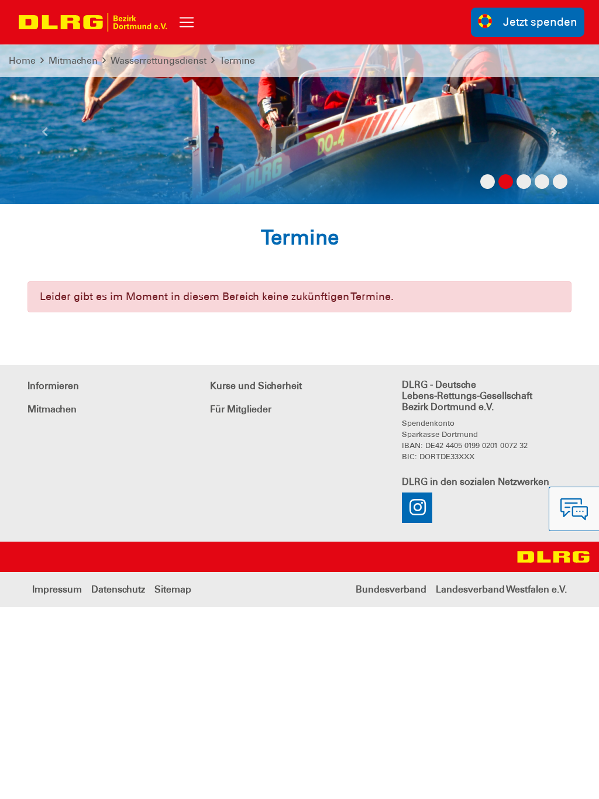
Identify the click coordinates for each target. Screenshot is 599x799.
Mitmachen (73, 60)
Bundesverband (391, 589)
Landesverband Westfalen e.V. (501, 589)
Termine (237, 60)
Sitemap (172, 589)
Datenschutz (118, 589)
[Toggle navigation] (186, 22)
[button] (45, 136)
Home (22, 60)
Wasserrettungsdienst (158, 60)
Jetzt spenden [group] (540, 22)
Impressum (57, 589)
